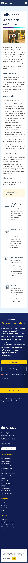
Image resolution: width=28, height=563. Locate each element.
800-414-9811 (11, 439)
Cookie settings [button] (6, 558)
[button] (26, 3)
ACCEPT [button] (13, 558)
